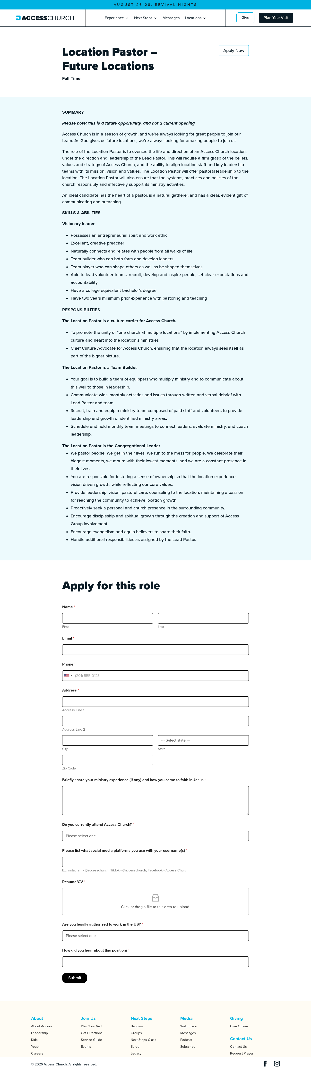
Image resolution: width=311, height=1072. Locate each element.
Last (161, 627)
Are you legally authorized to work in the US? (102, 924)
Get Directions (92, 1033)
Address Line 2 (73, 729)
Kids (34, 1040)
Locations (193, 18)
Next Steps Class (143, 1040)
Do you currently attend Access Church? (98, 824)
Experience (114, 18)
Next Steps (143, 18)
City (65, 749)
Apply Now (233, 50)
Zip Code (69, 768)
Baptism (137, 1026)
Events (86, 1047)
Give (245, 17)
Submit (74, 977)
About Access (41, 1026)
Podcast (186, 1040)
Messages (171, 18)
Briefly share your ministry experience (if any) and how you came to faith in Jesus (134, 780)
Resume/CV (73, 882)
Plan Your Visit (276, 17)
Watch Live (188, 1026)
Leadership (39, 1033)
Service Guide (91, 1040)
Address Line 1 (73, 710)
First (65, 627)
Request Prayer (241, 1053)
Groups (136, 1033)
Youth (35, 1047)
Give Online (239, 1026)
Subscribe (187, 1047)
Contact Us (238, 1047)
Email (68, 638)
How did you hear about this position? (96, 950)
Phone (69, 664)
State (161, 749)
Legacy (136, 1053)
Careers (37, 1053)
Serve (135, 1047)
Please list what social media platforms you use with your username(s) (124, 850)
